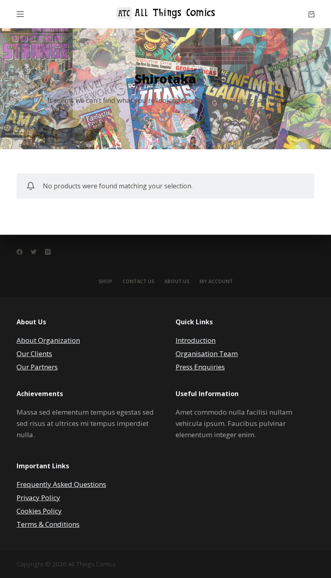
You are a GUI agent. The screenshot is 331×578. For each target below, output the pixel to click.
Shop (105, 281)
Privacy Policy (38, 497)
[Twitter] (34, 252)
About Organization (48, 340)
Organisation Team (207, 353)
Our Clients (34, 353)
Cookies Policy (39, 510)
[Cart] (311, 14)
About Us (176, 281)
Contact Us (138, 281)
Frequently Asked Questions (61, 484)
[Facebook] (20, 252)
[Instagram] (48, 252)
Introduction (196, 340)
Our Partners (37, 366)
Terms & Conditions (48, 524)
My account (216, 281)
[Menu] (20, 14)
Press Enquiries (200, 366)
